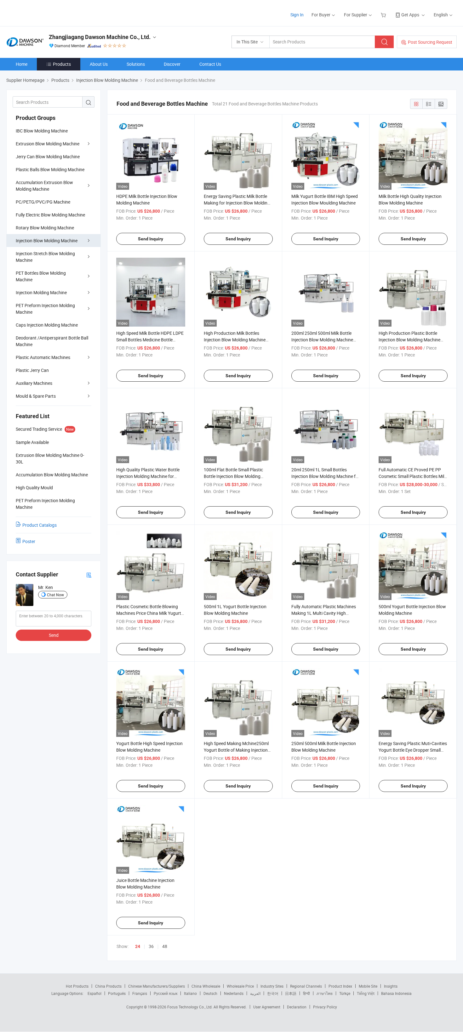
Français (139, 993)
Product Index (340, 986)
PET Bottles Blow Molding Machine (41, 276)
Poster (28, 541)
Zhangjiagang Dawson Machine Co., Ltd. (100, 37)
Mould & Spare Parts (36, 396)
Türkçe (344, 993)
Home (21, 64)
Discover (172, 64)
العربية (255, 993)
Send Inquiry (150, 238)
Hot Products (77, 986)
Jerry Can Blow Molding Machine (48, 157)
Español (94, 993)
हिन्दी (306, 993)
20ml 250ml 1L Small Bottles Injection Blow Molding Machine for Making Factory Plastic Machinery (325, 476)
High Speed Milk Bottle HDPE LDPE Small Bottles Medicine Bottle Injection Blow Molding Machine (150, 339)
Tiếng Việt (365, 993)
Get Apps (410, 15)
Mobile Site (368, 986)
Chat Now (55, 594)
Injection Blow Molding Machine (46, 241)
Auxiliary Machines (34, 383)
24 (137, 946)
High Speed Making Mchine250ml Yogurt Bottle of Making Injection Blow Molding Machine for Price (236, 750)
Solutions (136, 64)
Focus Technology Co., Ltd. (190, 1006)
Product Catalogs (39, 525)
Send (54, 635)
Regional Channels (306, 986)
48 (164, 946)
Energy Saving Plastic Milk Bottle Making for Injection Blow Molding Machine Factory (237, 202)
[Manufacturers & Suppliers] (46, 12)
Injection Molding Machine (41, 292)
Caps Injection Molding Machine (47, 325)
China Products (108, 986)
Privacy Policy (325, 1006)
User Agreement (266, 1006)
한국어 (272, 993)
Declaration (296, 1006)
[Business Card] (88, 574)
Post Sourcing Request (430, 42)
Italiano (190, 993)
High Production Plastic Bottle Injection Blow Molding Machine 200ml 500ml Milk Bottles (409, 339)
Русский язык (165, 993)
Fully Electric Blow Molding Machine (50, 215)
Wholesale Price (240, 986)
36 (151, 946)
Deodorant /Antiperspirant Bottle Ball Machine (52, 341)
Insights (390, 986)
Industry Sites (271, 986)
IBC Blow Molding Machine (42, 131)
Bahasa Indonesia (396, 993)
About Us (99, 64)
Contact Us (210, 64)
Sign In (297, 15)
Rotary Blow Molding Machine (45, 228)
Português (117, 993)
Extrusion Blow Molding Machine (47, 144)
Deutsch (210, 993)
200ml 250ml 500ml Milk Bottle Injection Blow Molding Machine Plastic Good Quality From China (323, 339)
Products (62, 64)
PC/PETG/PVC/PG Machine (43, 202)
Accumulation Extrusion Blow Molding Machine (44, 185)
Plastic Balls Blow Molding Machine (50, 169)
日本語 (290, 993)
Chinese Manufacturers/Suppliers (156, 986)
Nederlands (233, 993)
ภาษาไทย (325, 993)
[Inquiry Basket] (384, 15)
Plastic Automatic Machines (43, 357)
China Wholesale (205, 986)
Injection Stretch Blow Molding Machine (45, 256)
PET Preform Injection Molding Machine (45, 308)
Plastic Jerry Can (32, 370)
